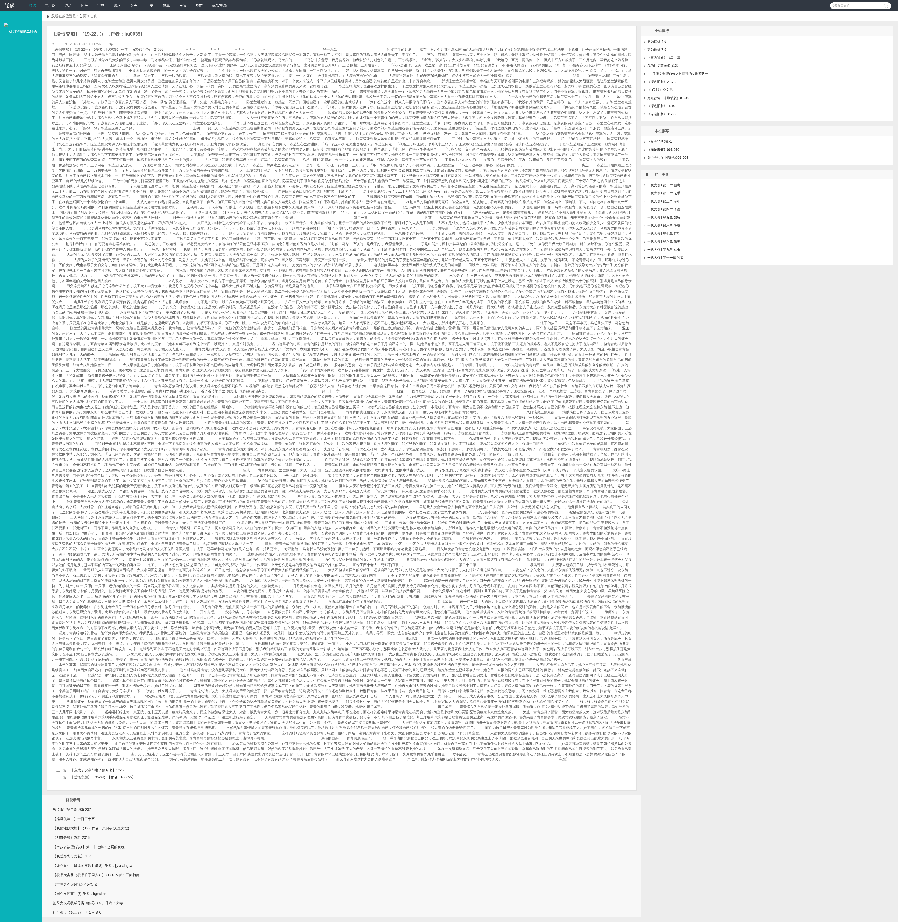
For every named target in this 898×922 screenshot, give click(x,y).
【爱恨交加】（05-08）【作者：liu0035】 (102, 777)
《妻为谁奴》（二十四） (665, 57)
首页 (83, 16)
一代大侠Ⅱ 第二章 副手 (663, 193)
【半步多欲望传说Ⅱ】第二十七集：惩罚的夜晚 (89, 847)
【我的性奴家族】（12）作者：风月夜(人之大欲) (91, 828)
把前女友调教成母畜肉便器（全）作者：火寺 (88, 903)
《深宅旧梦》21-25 (661, 82)
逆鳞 (10, 5)
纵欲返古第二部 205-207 (72, 809)
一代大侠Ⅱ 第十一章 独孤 (665, 257)
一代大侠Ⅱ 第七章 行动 (663, 233)
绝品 (68, 5)
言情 (182, 5)
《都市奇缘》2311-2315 (71, 837)
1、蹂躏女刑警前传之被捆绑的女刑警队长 (677, 73)
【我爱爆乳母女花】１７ (72, 856)
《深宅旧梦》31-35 (661, 114)
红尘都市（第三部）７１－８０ (77, 912)
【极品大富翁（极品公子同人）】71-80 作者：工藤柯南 (96, 875)
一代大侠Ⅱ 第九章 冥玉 (663, 249)
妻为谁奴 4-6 (656, 41)
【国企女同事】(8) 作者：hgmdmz (80, 894)
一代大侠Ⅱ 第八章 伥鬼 (663, 241)
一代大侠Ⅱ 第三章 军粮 (663, 201)
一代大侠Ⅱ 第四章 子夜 (663, 209)
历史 (149, 5)
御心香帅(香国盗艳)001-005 (667, 157)
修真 (166, 5)
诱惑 (117, 5)
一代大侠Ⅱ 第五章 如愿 (663, 217)
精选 (32, 5)
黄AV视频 (219, 5)
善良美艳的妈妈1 (659, 141)
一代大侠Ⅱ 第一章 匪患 (663, 185)
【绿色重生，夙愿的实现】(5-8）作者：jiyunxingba (92, 866)
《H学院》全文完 (660, 90)
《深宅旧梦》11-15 (661, 106)
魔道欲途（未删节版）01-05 (668, 98)
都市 (199, 5)
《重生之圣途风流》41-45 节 (75, 884)
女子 (133, 5)
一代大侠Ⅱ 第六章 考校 (663, 225)
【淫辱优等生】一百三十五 (74, 819)
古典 (100, 5)
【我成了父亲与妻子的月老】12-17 (97, 770)
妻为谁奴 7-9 (656, 49)
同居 (84, 5)
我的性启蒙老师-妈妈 (662, 66)
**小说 (50, 5)
